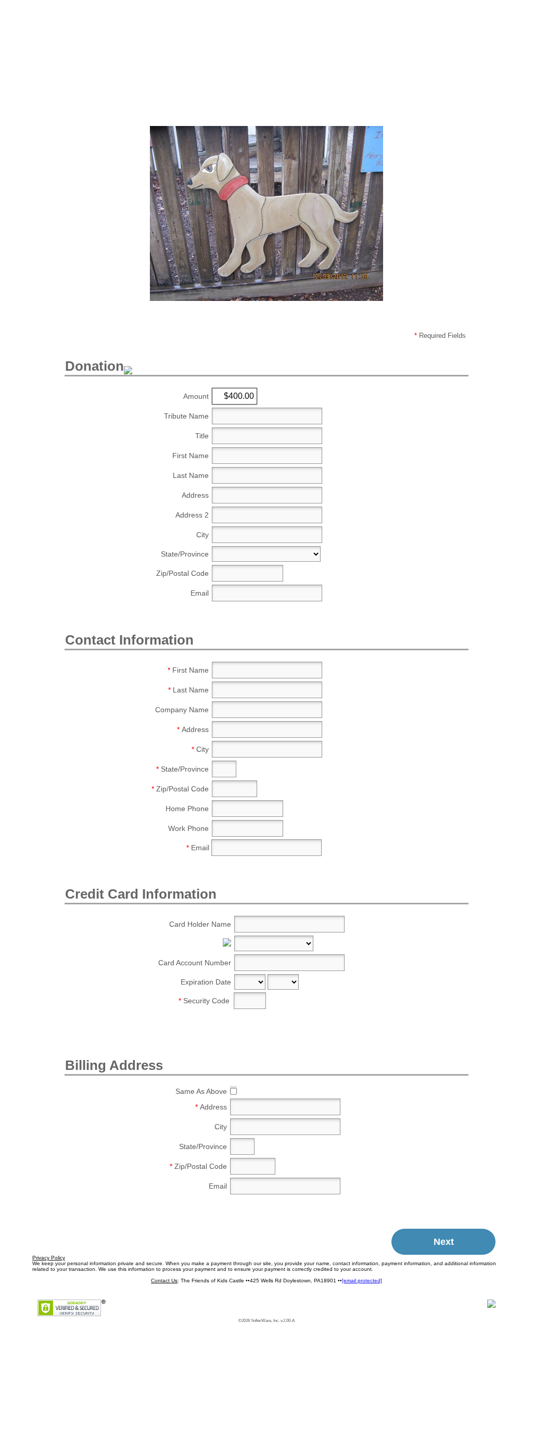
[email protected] (362, 1280)
